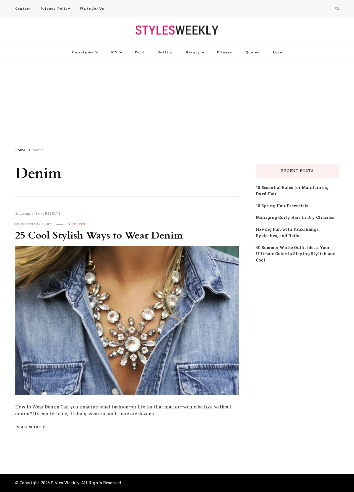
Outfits (164, 52)
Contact (23, 8)
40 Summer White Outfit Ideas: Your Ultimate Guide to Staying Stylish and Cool (295, 254)
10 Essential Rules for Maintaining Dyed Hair (292, 190)
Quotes (252, 52)
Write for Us (92, 8)
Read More (28, 427)
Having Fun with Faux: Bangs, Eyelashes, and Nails (288, 232)
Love (277, 52)
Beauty (193, 52)
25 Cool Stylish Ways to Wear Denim (99, 235)
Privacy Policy (55, 8)
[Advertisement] (177, 103)
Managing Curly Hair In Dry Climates (295, 217)
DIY (114, 52)
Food (139, 52)
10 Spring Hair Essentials (282, 205)
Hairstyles (82, 52)
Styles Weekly (65, 482)
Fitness (224, 52)
